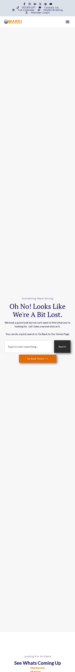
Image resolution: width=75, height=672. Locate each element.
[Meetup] (45, 4)
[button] (67, 22)
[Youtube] (51, 4)
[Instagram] (29, 4)
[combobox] (29, 346)
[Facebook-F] (24, 4)
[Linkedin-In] (35, 4)
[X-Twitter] (40, 4)
